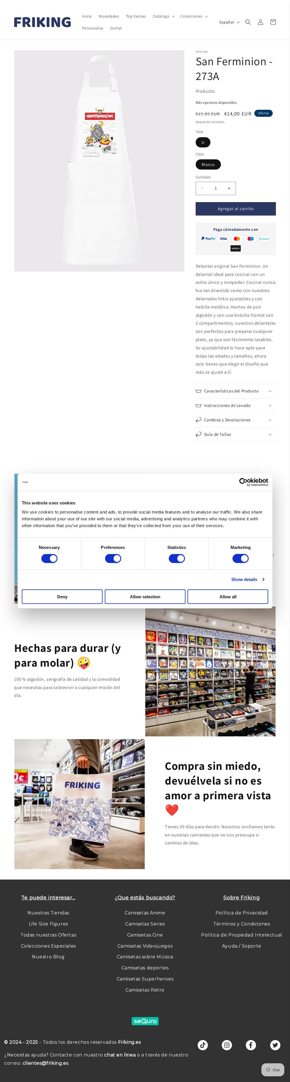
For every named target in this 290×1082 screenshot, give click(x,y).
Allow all (227, 596)
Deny (62, 596)
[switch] (113, 558)
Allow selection (145, 596)
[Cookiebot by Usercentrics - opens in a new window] (243, 482)
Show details (244, 579)
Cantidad (203, 177)
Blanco (208, 164)
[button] (163, 16)
